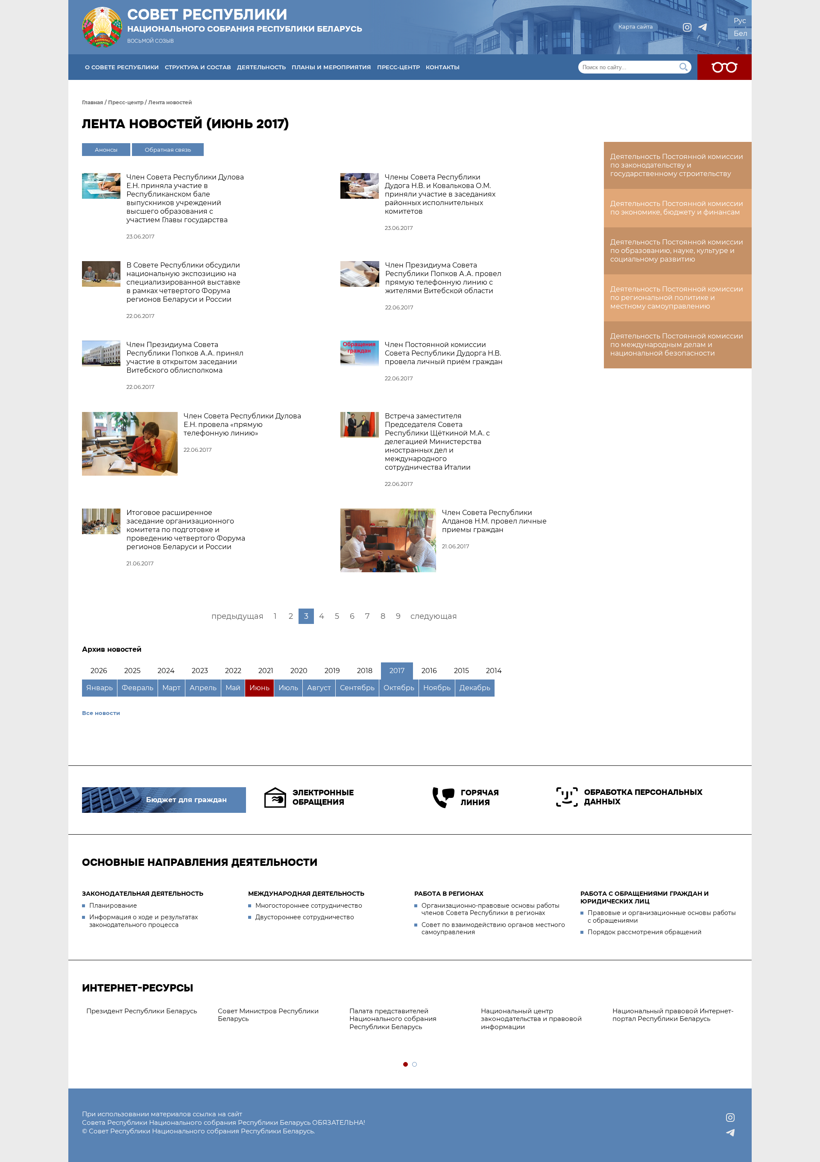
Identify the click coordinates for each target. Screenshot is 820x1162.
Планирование (113, 905)
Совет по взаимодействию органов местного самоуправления (493, 928)
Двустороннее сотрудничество (304, 917)
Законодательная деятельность (142, 893)
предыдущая (237, 616)
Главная (92, 102)
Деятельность (261, 67)
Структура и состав (198, 67)
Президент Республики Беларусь (141, 1011)
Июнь (259, 688)
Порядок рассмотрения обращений (645, 932)
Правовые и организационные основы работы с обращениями (662, 916)
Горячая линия (480, 797)
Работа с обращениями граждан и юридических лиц (644, 897)
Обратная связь (168, 149)
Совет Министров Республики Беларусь (268, 1015)
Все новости (101, 712)
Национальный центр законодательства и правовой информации (531, 1019)
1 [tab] (406, 1064)
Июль (288, 688)
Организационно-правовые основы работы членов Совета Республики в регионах (490, 909)
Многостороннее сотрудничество (308, 905)
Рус (740, 21)
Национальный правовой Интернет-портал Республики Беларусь (673, 1015)
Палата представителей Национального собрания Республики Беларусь (392, 1019)
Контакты (443, 67)
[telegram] (702, 27)
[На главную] (102, 27)
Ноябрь (437, 688)
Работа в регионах (448, 893)
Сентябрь (357, 688)
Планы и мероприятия (331, 67)
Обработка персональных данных (643, 797)
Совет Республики (244, 20)
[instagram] (687, 27)
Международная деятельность (306, 893)
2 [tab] (415, 1064)
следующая (433, 616)
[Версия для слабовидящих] (724, 67)
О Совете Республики (122, 67)
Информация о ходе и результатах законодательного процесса (143, 921)
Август (319, 688)
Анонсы (106, 149)
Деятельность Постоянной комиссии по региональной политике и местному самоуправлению (676, 297)
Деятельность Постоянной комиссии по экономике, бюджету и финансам (676, 208)
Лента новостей (170, 102)
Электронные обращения (323, 797)
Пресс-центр (398, 67)
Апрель (203, 688)
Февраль (137, 688)
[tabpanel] (148, 1011)
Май (233, 688)
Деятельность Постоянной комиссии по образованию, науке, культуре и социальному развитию (676, 250)
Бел (740, 33)
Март (171, 688)
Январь (99, 688)
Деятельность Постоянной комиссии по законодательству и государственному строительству (676, 165)
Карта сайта (635, 26)
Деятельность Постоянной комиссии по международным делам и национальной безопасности (676, 344)
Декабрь (475, 688)
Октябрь (399, 688)
